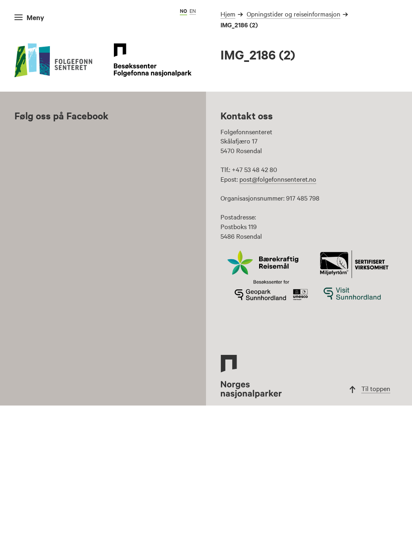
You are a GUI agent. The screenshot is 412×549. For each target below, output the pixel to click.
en (193, 10)
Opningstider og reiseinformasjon (293, 13)
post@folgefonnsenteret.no (277, 178)
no (183, 10)
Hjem (227, 13)
